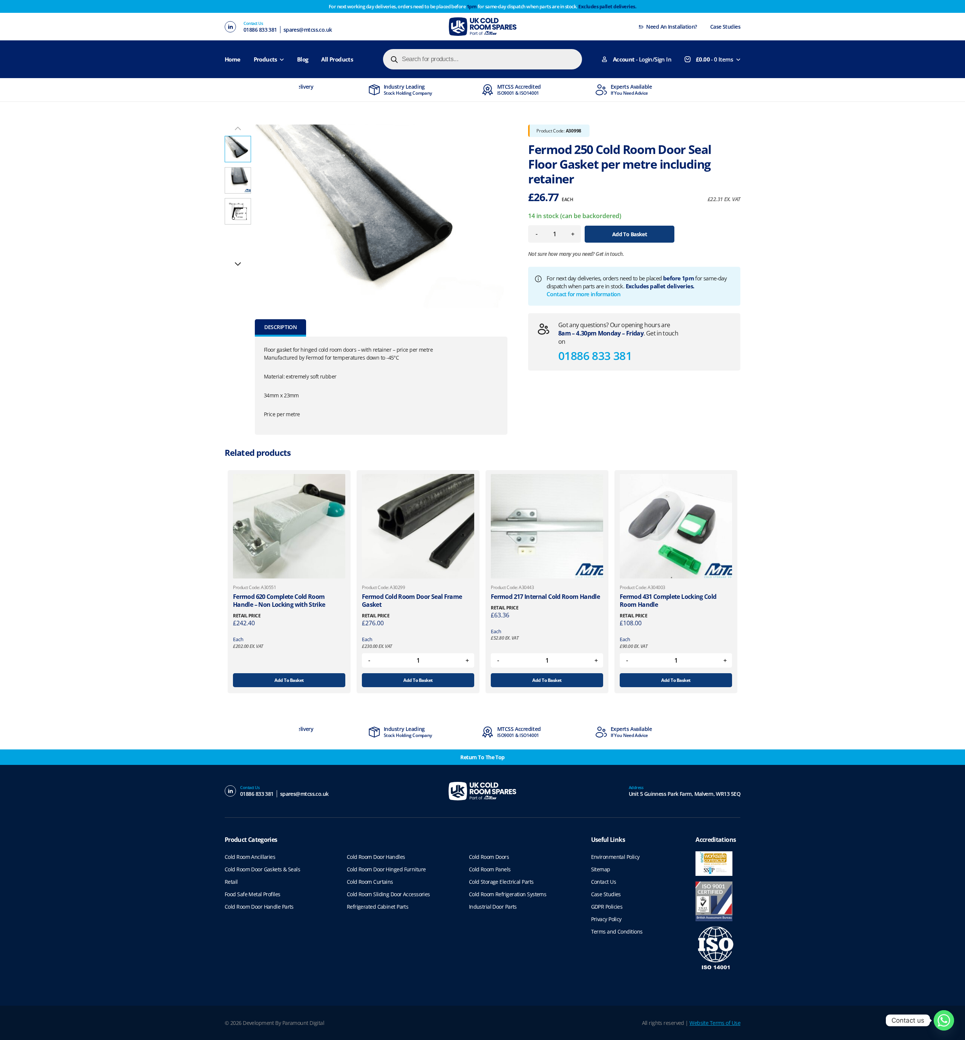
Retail (231, 881)
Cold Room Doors (489, 856)
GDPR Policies (607, 906)
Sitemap (600, 869)
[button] (238, 264)
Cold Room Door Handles (376, 856)
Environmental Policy (615, 856)
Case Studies (725, 26)
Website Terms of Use (714, 1022)
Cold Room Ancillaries (250, 856)
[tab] (280, 328)
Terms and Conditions (617, 931)
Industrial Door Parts (493, 906)
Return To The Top (482, 757)
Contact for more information (583, 294)
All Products (337, 59)
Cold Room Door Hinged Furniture (386, 869)
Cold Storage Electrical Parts (501, 881)
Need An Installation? (671, 26)
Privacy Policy (606, 919)
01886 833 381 (260, 29)
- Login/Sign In (642, 59)
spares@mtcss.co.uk (307, 29)
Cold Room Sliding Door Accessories (388, 894)
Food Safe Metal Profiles (252, 894)
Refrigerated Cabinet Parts (377, 906)
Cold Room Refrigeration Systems (508, 894)
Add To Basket (629, 234)
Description (280, 327)
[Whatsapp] (944, 1020)
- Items (714, 59)
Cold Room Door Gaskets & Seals (262, 869)
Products (265, 59)
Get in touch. (610, 253)
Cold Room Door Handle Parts (259, 906)
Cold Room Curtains (370, 881)
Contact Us (603, 881)
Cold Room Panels (490, 869)
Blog (302, 59)
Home (232, 59)
